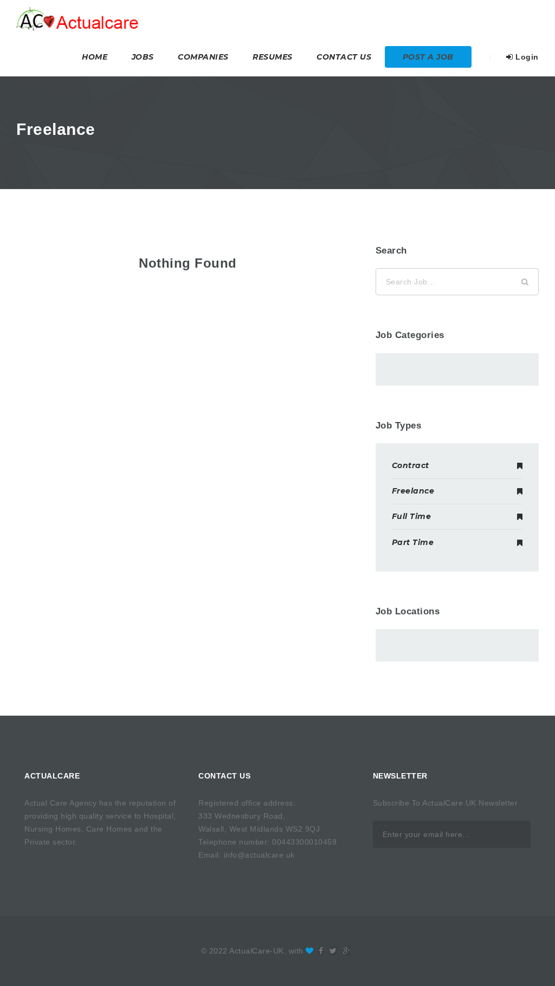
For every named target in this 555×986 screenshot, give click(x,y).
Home (94, 57)
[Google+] (347, 950)
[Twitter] (333, 950)
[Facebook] (321, 950)
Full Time (411, 516)
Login (526, 57)
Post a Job (428, 57)
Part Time (413, 542)
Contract (410, 465)
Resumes (273, 57)
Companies (203, 57)
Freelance (413, 491)
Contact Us (344, 57)
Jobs (143, 57)
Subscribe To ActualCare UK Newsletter (445, 803)
